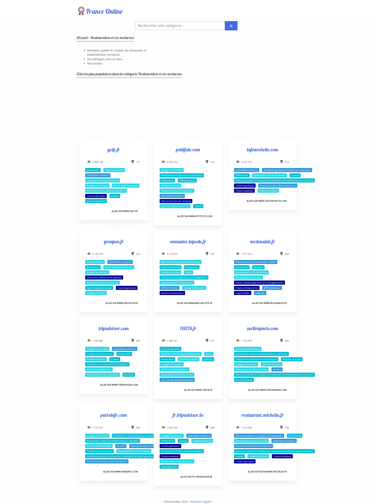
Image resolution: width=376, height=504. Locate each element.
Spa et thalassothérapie (99, 287)
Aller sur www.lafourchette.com (267, 200)
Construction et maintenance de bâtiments (184, 277)
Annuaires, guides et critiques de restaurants (287, 170)
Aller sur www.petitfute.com (194, 216)
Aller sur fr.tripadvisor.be (196, 476)
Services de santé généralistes (177, 379)
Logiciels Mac (243, 293)
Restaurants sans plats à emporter (278, 185)
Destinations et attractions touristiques (181, 175)
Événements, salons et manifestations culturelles (261, 353)
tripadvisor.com (114, 328)
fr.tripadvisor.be (188, 415)
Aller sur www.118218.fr (198, 389)
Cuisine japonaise (96, 195)
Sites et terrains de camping (176, 201)
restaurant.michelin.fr (262, 415)
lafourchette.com (262, 149)
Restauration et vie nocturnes (102, 180)
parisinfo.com (114, 415)
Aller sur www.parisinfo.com (120, 471)
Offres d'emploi (169, 287)
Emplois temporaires (172, 293)
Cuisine (115, 195)
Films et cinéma (244, 379)
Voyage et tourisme (97, 185)
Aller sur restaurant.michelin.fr (267, 471)
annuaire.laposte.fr (188, 241)
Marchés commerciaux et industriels (106, 190)
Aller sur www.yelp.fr (125, 211)
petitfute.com (188, 149)
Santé (188, 272)
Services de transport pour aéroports (107, 461)
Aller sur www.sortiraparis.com (267, 389)
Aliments (258, 267)
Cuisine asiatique (244, 190)
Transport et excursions (99, 353)
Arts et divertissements (126, 185)
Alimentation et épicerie (248, 277)
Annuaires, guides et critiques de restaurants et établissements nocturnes (274, 180)
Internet (208, 359)
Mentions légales (201, 501)
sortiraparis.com (262, 328)
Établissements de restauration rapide (256, 262)
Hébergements (187, 180)
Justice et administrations (174, 369)
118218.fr (188, 328)
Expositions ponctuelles (143, 445)
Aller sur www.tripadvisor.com (119, 384)
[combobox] (180, 25)
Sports (198, 206)
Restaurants (94, 63)
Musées (277, 369)
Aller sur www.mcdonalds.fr (269, 302)
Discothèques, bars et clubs (104, 59)
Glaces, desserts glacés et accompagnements (259, 282)
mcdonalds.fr (262, 241)
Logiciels (260, 293)
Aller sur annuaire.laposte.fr (194, 302)
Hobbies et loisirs (114, 170)
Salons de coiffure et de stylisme (104, 277)
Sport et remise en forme (175, 206)
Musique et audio (292, 359)
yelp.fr (114, 149)
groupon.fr (114, 241)
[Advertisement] (188, 111)
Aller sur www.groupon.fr (122, 302)
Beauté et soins (95, 262)
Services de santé (96, 201)
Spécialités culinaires (98, 175)
